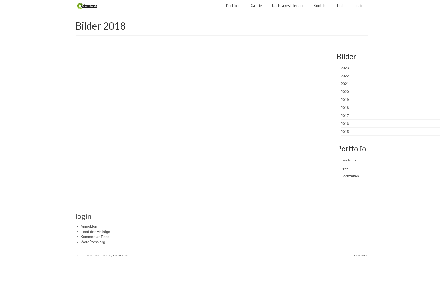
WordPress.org (93, 242)
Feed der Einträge (95, 231)
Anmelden (89, 226)
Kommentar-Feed (95, 237)
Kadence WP (120, 255)
